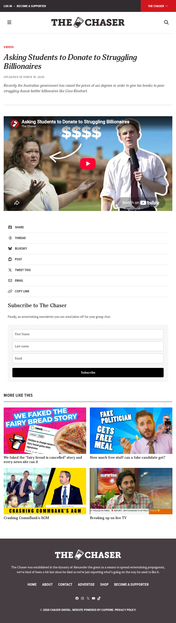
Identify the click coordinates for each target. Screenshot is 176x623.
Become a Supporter (31, 6)
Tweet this (22, 269)
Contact (65, 584)
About (47, 584)
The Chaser (156, 6)
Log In (8, 6)
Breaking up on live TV (108, 518)
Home (32, 584)
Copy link (21, 291)
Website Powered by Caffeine (92, 609)
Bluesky (20, 248)
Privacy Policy (125, 609)
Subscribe (88, 373)
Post (18, 259)
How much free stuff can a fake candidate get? (127, 457)
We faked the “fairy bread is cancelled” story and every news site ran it (43, 459)
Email (18, 280)
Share (19, 227)
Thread (20, 237)
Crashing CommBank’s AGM (26, 518)
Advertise (86, 584)
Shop (104, 584)
